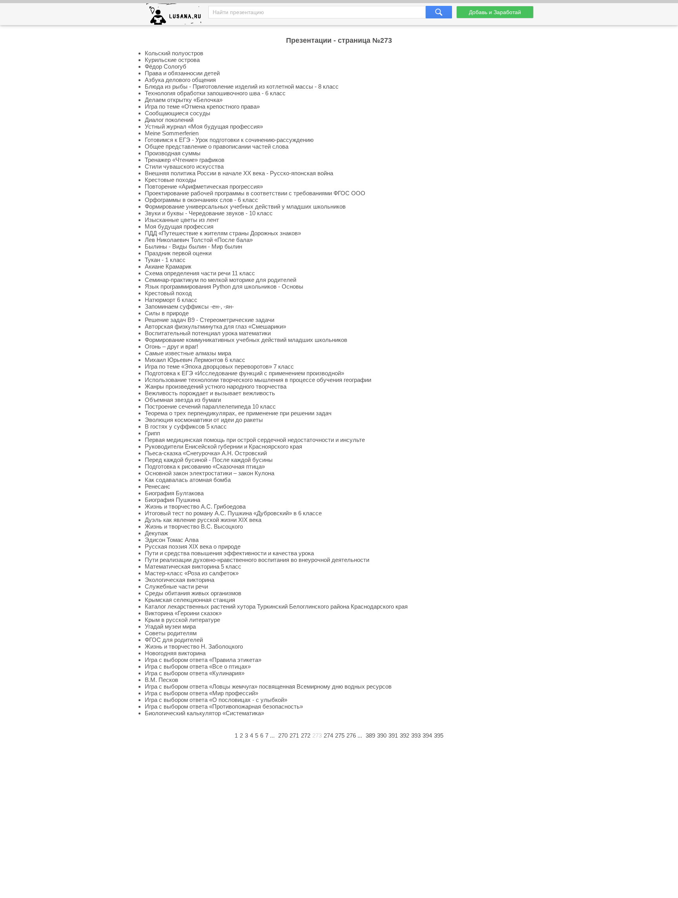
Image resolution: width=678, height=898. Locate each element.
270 (283, 735)
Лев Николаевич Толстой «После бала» (199, 239)
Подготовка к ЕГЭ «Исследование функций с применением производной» (244, 373)
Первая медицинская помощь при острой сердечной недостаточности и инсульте (255, 439)
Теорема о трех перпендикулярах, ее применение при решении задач (238, 413)
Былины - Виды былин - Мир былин (193, 246)
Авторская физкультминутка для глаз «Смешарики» (215, 326)
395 (438, 735)
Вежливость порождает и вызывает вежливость (210, 393)
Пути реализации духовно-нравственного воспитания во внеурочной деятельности (257, 559)
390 (381, 735)
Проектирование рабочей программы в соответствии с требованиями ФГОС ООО (255, 193)
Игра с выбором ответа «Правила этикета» (203, 659)
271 (294, 735)
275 (339, 735)
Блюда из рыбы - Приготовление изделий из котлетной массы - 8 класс (242, 86)
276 (351, 735)
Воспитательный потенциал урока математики (208, 333)
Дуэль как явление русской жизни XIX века (203, 519)
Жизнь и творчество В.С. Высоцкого (194, 526)
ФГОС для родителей (174, 639)
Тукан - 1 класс (165, 259)
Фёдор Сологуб (165, 66)
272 (305, 735)
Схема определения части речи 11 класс (200, 273)
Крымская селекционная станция (190, 599)
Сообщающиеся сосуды (177, 113)
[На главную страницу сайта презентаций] (176, 16)
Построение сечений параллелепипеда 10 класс (210, 406)
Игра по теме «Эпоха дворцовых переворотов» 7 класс (219, 366)
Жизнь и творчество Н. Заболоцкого (194, 646)
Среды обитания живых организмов (193, 593)
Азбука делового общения (180, 79)
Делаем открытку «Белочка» (183, 99)
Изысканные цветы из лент (182, 219)
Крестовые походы (170, 179)
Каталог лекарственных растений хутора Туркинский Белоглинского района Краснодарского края (276, 606)
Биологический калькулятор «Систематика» (204, 713)
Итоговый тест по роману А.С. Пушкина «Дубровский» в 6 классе (233, 513)
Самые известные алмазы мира (188, 353)
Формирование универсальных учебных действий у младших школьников (245, 206)
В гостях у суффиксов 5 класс (186, 426)
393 (416, 735)
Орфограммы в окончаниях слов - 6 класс (201, 199)
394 (427, 735)
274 (328, 735)
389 (370, 735)
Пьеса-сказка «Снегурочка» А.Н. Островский (206, 453)
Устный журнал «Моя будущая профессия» (204, 126)
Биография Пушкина (172, 499)
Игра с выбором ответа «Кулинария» (194, 673)
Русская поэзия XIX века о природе (193, 546)
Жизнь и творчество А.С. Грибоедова (195, 506)
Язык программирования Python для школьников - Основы (224, 286)
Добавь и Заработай (495, 12)
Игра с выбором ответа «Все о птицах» (198, 666)
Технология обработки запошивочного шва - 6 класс (215, 93)
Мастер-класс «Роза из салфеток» (192, 573)
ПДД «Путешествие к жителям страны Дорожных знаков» (223, 233)
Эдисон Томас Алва (172, 539)
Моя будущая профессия (179, 226)
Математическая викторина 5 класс (193, 566)
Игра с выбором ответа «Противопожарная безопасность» (224, 706)
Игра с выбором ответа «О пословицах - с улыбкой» (216, 699)
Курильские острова (172, 59)
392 (404, 735)
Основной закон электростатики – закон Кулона (209, 473)
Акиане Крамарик (168, 266)
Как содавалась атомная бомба (188, 479)
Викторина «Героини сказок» (183, 613)
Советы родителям (171, 633)
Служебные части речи (176, 586)
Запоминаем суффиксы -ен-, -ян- (189, 306)
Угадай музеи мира (170, 626)
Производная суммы (172, 153)
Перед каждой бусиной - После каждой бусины (209, 459)
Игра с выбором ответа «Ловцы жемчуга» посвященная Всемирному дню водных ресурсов (268, 686)
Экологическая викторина (179, 579)
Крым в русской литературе (182, 619)
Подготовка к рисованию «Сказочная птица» (205, 466)
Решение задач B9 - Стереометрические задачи (209, 319)
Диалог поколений (169, 119)
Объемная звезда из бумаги (183, 399)
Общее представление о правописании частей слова (216, 146)
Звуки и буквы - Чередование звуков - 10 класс (209, 213)
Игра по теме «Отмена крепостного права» (202, 106)
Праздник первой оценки (178, 253)
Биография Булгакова (174, 493)
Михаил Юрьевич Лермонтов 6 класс (195, 359)
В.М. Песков (161, 679)
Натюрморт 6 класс (171, 299)
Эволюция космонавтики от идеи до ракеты (204, 419)
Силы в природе (167, 313)
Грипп (152, 433)
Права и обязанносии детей (182, 73)
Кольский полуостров (174, 53)
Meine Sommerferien (172, 133)
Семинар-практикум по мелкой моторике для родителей (220, 279)
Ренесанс (157, 486)
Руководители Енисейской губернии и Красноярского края (223, 446)
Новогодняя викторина (175, 653)
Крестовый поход (168, 293)
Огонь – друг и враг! (171, 346)
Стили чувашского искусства (184, 166)
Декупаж (156, 533)
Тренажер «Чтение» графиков (184, 159)
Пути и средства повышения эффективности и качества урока (229, 553)
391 (393, 735)
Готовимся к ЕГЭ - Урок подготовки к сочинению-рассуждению (229, 139)
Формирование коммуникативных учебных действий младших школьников (246, 339)
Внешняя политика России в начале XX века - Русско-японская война (239, 173)
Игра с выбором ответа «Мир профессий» (201, 693)
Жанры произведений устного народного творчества (215, 386)
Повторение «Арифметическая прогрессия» (204, 186)
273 (317, 735)
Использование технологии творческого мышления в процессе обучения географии (258, 379)
